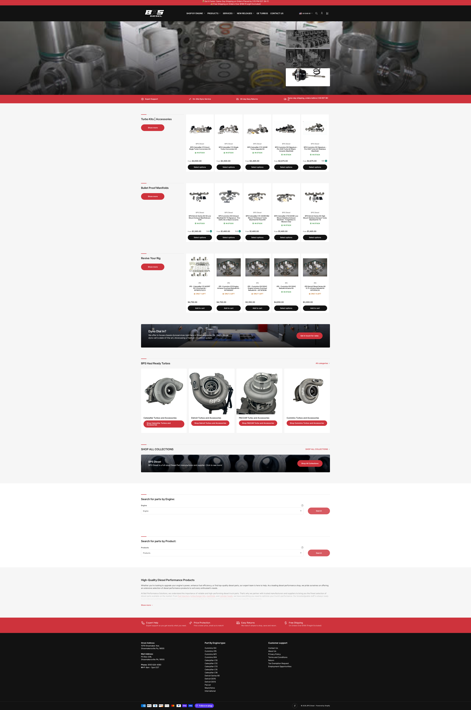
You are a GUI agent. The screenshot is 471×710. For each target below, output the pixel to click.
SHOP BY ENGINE (194, 13)
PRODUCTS (212, 13)
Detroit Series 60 (212, 675)
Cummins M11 (211, 654)
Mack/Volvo (210, 688)
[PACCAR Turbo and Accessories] (259, 391)
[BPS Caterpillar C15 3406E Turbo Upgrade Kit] (257, 128)
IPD (200, 283)
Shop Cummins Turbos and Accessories (307, 423)
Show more (153, 128)
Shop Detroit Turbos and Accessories (210, 423)
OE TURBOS (262, 13)
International (210, 691)
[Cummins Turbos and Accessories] (307, 391)
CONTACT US (276, 13)
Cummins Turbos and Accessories (303, 418)
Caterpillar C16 (211, 672)
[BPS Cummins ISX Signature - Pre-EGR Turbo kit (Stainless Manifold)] (315, 128)
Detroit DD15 (210, 679)
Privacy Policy (274, 654)
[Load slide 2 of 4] (308, 58)
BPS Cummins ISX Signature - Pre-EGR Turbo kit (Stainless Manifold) (315, 149)
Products (145, 548)
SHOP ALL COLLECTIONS (316, 449)
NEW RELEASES (244, 13)
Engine (144, 505)
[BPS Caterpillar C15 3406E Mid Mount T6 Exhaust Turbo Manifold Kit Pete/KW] (257, 197)
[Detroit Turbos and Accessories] (212, 391)
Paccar (208, 685)
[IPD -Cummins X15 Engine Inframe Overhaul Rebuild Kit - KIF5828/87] (229, 267)
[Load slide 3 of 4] (308, 77)
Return (271, 660)
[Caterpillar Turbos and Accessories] (164, 391)
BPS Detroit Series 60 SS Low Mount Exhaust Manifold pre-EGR (200, 218)
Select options (200, 167)
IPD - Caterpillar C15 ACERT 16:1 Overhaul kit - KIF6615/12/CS (199, 288)
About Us (272, 651)
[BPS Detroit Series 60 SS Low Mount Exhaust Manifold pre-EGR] (200, 197)
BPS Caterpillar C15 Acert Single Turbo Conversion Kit (199, 148)
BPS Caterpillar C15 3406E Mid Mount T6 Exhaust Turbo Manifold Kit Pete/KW (257, 218)
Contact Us (273, 648)
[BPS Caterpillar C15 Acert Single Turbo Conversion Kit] (200, 128)
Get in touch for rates (310, 336)
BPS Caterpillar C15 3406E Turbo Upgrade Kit (257, 148)
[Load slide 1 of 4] (308, 39)
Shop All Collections (310, 463)
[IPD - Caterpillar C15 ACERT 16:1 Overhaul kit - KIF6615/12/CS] (200, 267)
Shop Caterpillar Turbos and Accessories (159, 424)
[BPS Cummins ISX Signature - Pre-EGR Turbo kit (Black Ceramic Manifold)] (286, 128)
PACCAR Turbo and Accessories (254, 418)
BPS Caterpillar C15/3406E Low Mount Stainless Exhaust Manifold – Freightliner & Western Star (286, 219)
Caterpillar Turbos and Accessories (160, 418)
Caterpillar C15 (211, 669)
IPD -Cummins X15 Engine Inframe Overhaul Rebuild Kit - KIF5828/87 (228, 288)
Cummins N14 (211, 657)
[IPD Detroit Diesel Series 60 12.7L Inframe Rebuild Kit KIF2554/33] (315, 267)
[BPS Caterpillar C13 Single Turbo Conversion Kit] (229, 128)
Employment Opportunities (279, 666)
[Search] (316, 13)
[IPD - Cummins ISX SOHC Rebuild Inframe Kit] (286, 267)
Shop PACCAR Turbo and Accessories (258, 423)
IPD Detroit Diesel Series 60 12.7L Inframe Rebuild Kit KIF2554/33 (315, 288)
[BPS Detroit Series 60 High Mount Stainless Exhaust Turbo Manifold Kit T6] (315, 197)
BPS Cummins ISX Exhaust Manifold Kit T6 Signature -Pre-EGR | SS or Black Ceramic (229, 218)
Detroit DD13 (210, 682)
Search (319, 511)
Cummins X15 (210, 651)
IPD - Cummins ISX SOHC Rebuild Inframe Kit (286, 287)
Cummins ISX (210, 648)
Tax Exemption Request (278, 663)
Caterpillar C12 (211, 663)
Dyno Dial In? (157, 331)
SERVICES (227, 13)
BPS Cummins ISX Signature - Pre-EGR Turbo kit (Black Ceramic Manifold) (286, 149)
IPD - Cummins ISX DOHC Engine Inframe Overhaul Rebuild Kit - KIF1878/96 (257, 288)
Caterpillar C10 (211, 660)
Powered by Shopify (323, 706)
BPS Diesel (200, 144)
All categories (322, 363)
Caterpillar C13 (211, 666)
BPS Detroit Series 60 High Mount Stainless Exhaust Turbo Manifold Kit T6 (315, 218)
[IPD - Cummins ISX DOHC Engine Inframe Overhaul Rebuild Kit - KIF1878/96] (257, 267)
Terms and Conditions (277, 657)
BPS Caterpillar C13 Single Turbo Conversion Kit (228, 148)
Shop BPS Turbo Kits (154, 83)
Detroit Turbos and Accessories (206, 418)
